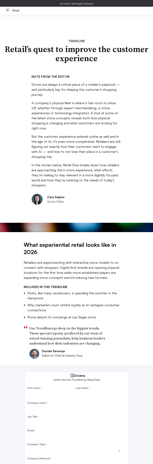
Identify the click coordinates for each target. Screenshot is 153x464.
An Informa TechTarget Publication (76, 3)
